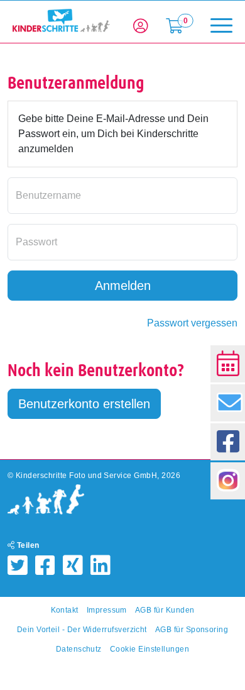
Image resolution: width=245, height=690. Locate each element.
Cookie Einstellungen (150, 649)
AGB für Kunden (165, 610)
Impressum (107, 610)
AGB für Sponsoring (192, 629)
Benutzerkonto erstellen (84, 404)
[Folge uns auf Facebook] (227, 441)
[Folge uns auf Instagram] (227, 480)
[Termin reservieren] (227, 363)
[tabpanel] (122, 202)
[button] (140, 26)
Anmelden (123, 285)
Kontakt (65, 610)
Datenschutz (79, 649)
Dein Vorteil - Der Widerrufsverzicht (82, 629)
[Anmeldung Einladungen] (227, 402)
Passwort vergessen (192, 323)
